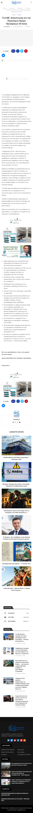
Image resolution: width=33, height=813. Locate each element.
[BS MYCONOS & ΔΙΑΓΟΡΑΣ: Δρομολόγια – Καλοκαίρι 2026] (16, 445)
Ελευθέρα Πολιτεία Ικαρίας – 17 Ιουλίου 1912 (16, 564)
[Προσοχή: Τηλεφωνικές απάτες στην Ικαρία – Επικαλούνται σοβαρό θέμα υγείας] (16, 472)
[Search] (31, 2)
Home (4, 8)
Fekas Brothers (13, 810)
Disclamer (4, 754)
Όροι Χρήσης (20, 752)
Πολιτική (20, 8)
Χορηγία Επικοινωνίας (7, 752)
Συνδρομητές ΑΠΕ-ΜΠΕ (23, 754)
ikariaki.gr (7, 26)
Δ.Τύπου (28, 8)
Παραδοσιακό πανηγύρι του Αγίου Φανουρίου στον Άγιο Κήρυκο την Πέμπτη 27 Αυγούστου (22, 651)
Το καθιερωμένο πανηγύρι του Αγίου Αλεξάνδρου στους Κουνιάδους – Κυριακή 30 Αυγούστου (21, 637)
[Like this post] (13, 51)
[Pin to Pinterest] (26, 51)
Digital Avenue (21, 810)
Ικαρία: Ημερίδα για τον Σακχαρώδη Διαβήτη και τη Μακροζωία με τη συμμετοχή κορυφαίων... (21, 781)
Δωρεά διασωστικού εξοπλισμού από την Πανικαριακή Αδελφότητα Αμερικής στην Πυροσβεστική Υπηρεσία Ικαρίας (21, 700)
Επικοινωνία (20, 749)
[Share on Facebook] (17, 51)
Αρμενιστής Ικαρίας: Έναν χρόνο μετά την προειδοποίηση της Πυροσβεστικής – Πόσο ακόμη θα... (21, 773)
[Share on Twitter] (22, 51)
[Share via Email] (3, 55)
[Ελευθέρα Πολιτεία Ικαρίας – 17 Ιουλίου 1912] (16, 551)
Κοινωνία (12, 8)
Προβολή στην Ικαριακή (7, 749)
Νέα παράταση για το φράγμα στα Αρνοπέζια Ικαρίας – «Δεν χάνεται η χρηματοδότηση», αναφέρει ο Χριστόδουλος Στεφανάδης (22, 666)
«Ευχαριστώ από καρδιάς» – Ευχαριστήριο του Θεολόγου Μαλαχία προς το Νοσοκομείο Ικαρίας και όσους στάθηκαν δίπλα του (22, 684)
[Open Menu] (1, 2)
